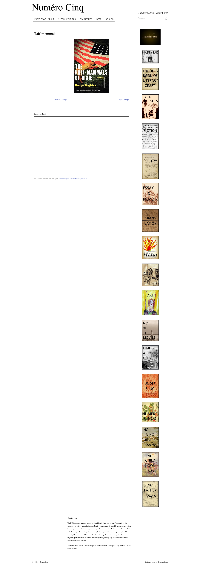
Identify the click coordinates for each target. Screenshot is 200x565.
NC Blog (109, 19)
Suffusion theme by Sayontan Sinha (156, 562)
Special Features (67, 19)
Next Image (124, 99)
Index (98, 19)
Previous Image (60, 99)
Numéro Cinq (58, 6)
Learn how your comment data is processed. (73, 179)
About (51, 19)
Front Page (40, 19)
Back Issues (86, 19)
